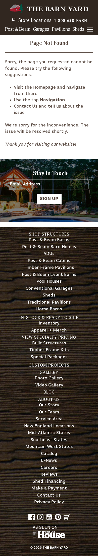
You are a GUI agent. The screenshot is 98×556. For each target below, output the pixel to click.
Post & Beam (17, 29)
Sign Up (49, 199)
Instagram (40, 517)
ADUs (49, 254)
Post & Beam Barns (49, 240)
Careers (49, 468)
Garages (41, 29)
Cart (67, 517)
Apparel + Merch (49, 330)
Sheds (78, 29)
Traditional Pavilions (49, 302)
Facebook (31, 517)
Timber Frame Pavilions (49, 268)
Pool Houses (49, 281)
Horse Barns (49, 309)
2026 (38, 547)
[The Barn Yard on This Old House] (49, 537)
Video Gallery (49, 385)
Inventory (49, 323)
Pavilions (61, 29)
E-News (49, 461)
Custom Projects (49, 365)
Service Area (49, 419)
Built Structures (49, 343)
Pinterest (58, 517)
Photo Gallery (49, 378)
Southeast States (49, 440)
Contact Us (25, 106)
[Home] (49, 8)
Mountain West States (49, 447)
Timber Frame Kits (49, 350)
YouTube (49, 517)
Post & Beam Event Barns (49, 275)
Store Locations (35, 20)
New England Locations (49, 426)
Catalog (49, 454)
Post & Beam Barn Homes (49, 247)
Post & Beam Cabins (49, 261)
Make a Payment (49, 488)
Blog (49, 392)
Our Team (49, 412)
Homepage (44, 87)
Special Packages (49, 357)
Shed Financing (49, 481)
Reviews (49, 474)
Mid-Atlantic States (49, 433)
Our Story (49, 405)
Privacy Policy (49, 502)
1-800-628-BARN (70, 20)
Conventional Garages (49, 288)
